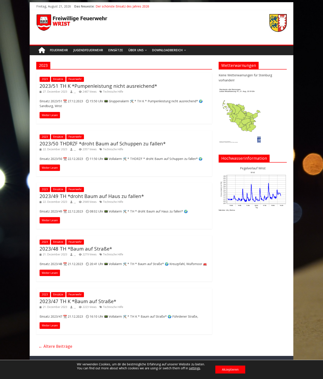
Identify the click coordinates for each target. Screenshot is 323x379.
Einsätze (115, 50)
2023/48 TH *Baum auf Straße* (76, 248)
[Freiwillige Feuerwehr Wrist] (41, 50)
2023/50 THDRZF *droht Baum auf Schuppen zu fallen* (103, 143)
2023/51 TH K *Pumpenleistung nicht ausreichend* (98, 85)
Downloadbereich (167, 50)
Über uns (135, 50)
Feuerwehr (59, 50)
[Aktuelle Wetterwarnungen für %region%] (241, 90)
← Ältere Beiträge (55, 346)
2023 (45, 79)
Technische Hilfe (113, 91)
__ (75, 91)
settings (194, 368)
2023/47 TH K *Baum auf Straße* (78, 301)
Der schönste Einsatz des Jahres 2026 (122, 6)
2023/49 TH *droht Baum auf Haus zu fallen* (92, 196)
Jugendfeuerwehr (88, 50)
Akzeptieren (230, 369)
